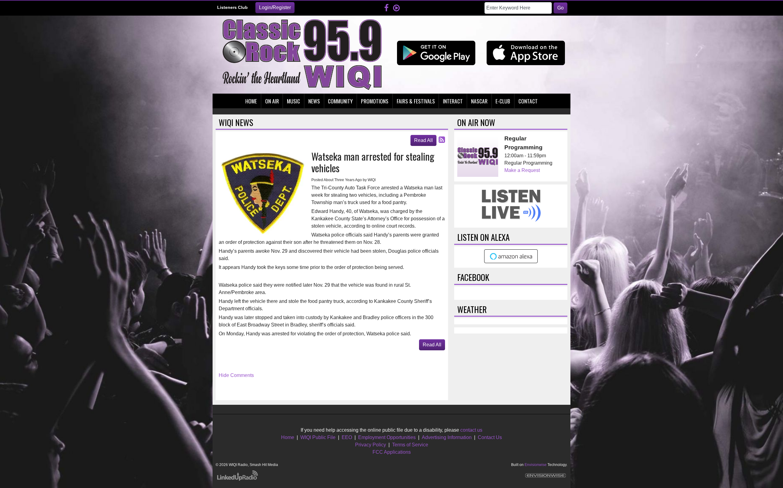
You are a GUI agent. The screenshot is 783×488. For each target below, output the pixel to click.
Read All (423, 140)
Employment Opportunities (387, 437)
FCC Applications (392, 452)
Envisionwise (536, 465)
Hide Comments (236, 375)
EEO (347, 437)
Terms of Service (410, 444)
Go (560, 7)
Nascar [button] (479, 101)
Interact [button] (453, 101)
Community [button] (340, 101)
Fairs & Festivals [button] (416, 101)
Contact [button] (528, 101)
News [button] (314, 101)
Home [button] (251, 101)
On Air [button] (272, 101)
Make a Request (522, 170)
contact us (471, 430)
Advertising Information (447, 437)
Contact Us (490, 437)
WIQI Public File (318, 437)
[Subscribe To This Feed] (442, 140)
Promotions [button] (374, 101)
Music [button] (293, 101)
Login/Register (275, 7)
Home (287, 437)
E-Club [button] (502, 101)
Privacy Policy (370, 444)
